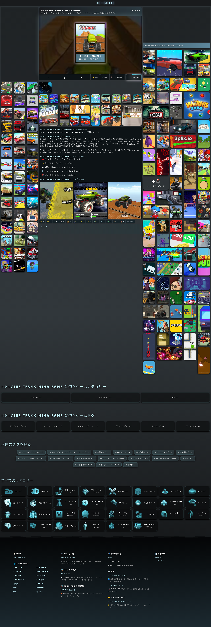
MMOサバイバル (122, 452)
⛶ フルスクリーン (134, 77)
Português (43, 572)
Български (41, 580)
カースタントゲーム (163, 452)
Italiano (41, 567)
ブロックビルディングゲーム (31, 452)
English (17, 567)
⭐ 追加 (95, 77)
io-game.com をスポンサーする (119, 601)
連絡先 (110, 557)
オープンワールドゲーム (108, 465)
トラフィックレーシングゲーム (31, 458)
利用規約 (158, 557)
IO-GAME (105, 2)
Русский (40, 592)
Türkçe (17, 576)
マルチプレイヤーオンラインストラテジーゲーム (69, 452)
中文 (14, 588)
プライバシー (159, 560)
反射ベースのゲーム (139, 458)
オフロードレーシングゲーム (112, 458)
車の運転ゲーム (185, 452)
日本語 (15, 584)
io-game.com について (116, 575)
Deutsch (41, 576)
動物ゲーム (187, 458)
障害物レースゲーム (85, 458)
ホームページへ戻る (20, 557)
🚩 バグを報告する (117, 77)
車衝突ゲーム (142, 452)
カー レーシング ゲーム (60, 458)
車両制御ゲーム (102, 452)
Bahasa (41, 584)
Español (18, 572)
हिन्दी (14, 592)
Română (41, 588)
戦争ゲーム (130, 465)
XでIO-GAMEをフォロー (116, 585)
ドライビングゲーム (84, 465)
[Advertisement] (19, 44)
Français (18, 580)
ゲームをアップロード (68, 557)
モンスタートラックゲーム (165, 458)
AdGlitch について (68, 590)
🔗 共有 (104, 77)
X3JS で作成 (65, 574)
